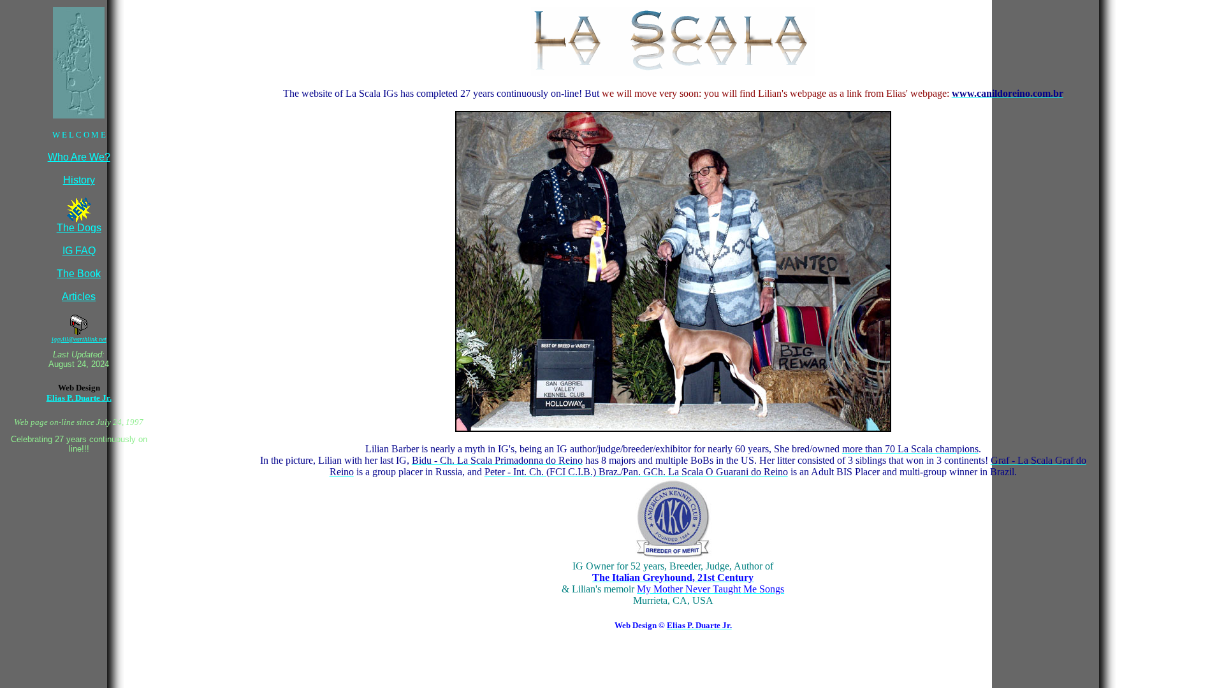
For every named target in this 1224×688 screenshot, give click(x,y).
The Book (79, 273)
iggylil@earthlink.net (79, 339)
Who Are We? (79, 157)
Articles (79, 296)
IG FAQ (79, 250)
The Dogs (79, 227)
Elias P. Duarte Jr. (79, 398)
